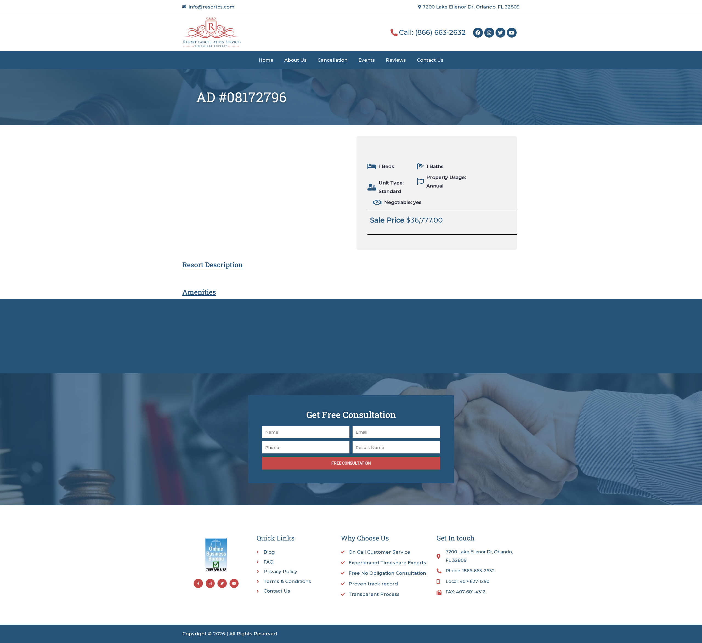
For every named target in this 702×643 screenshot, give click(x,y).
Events (366, 60)
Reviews (396, 60)
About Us (295, 60)
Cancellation (332, 60)
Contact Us (430, 60)
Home (266, 60)
